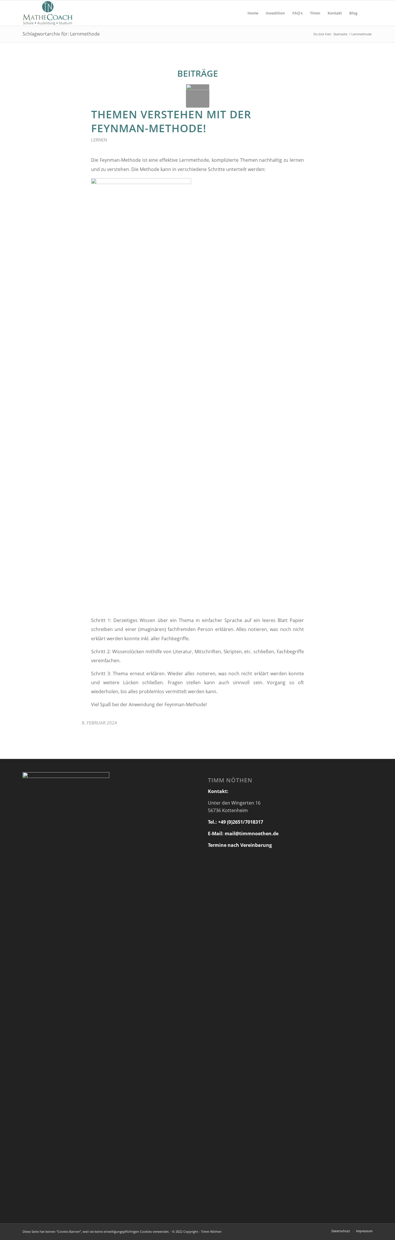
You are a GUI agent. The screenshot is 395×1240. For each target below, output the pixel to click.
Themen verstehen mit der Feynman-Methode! (171, 121)
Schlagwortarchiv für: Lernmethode (61, 34)
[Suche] (366, 13)
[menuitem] (253, 13)
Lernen (99, 140)
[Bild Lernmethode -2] (197, 96)
